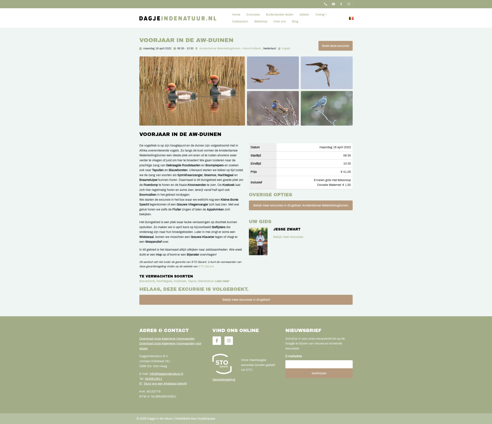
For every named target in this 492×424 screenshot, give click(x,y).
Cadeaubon (240, 21)
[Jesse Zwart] (258, 241)
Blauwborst (147, 281)
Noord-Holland (252, 48)
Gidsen (304, 14)
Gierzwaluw (206, 281)
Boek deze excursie (335, 45)
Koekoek (180, 281)
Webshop (260, 21)
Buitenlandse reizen (279, 14)
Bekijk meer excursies (288, 236)
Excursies (253, 14)
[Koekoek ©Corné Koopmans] (327, 108)
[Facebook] (341, 4)
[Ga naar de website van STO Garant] (223, 364)
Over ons (279, 21)
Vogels (286, 48)
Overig (319, 14)
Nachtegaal (164, 281)
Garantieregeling (223, 379)
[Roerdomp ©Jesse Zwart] (273, 72)
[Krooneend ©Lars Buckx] (192, 91)
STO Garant (205, 266)
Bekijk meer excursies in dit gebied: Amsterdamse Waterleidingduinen (300, 205)
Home (236, 14)
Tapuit (192, 281)
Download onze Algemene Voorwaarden (167, 338)
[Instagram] (349, 4)
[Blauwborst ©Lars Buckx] (273, 108)
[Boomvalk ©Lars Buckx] (327, 72)
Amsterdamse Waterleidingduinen (219, 48)
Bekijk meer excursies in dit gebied (246, 299)
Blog (295, 21)
